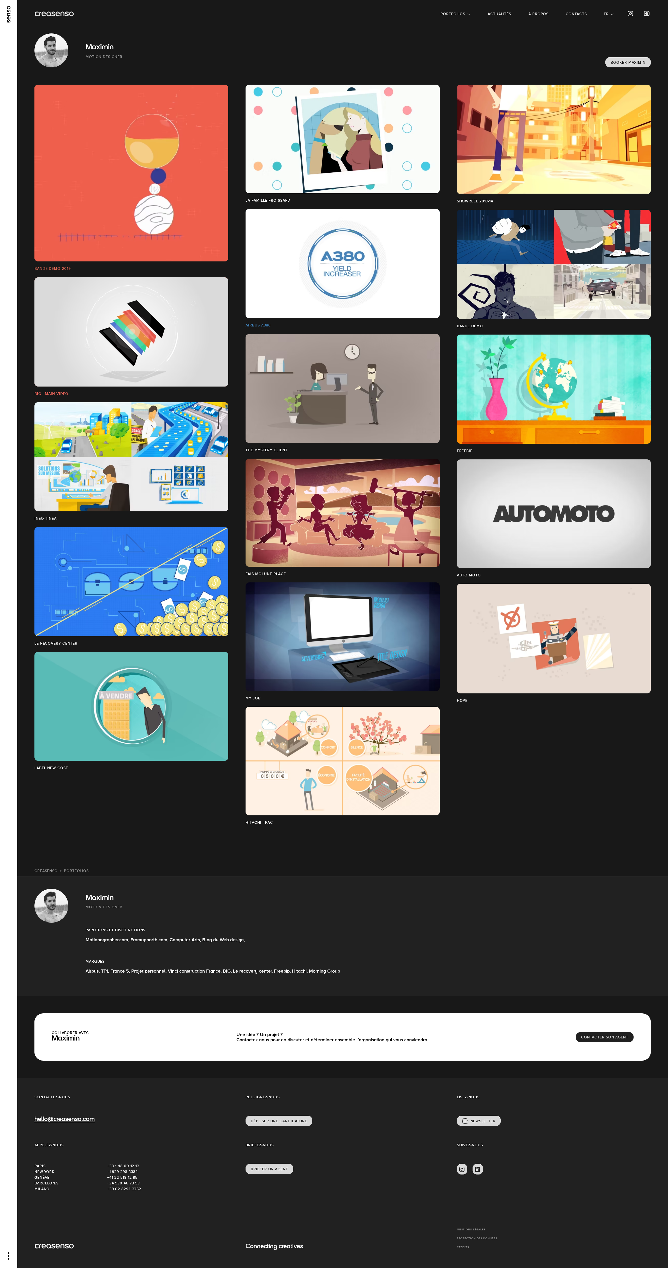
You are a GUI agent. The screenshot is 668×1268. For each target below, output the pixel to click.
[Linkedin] (478, 1169)
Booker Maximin (628, 62)
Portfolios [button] (452, 14)
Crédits (463, 1247)
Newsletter (483, 1121)
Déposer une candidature (279, 1121)
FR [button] (606, 14)
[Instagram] (631, 13)
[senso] (9, 14)
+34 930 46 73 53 (123, 1183)
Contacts (576, 14)
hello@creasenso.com (64, 1119)
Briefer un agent (269, 1169)
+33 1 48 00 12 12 (123, 1166)
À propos (538, 14)
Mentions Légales (471, 1229)
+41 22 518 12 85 (122, 1177)
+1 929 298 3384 (122, 1171)
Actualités (499, 14)
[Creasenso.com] (54, 13)
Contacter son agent (604, 1037)
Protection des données (477, 1238)
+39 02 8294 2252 (124, 1189)
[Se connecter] (647, 13)
